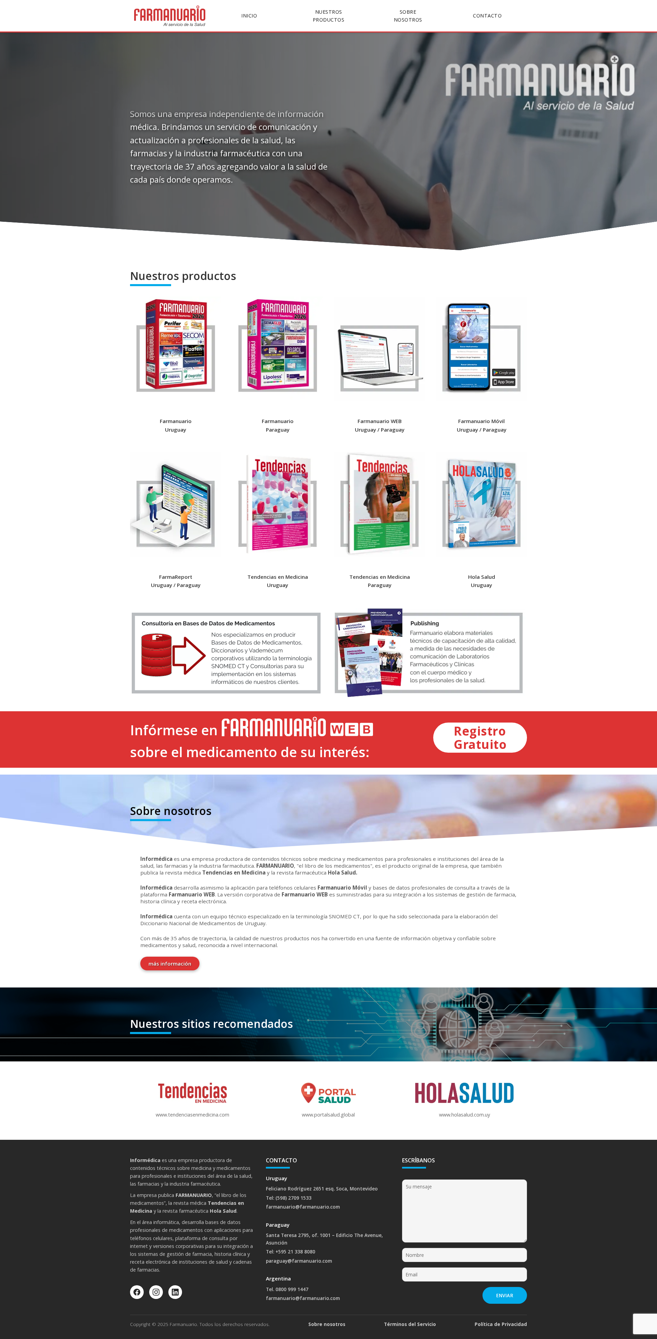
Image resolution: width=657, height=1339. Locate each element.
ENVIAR (504, 1295)
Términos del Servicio (410, 1324)
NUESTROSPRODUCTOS (329, 16)
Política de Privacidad (501, 1324)
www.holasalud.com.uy (464, 1114)
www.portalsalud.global (328, 1114)
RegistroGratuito (480, 737)
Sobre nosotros (326, 1324)
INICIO (249, 15)
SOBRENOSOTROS (408, 16)
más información (170, 963)
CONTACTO (487, 15)
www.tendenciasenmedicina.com (192, 1114)
